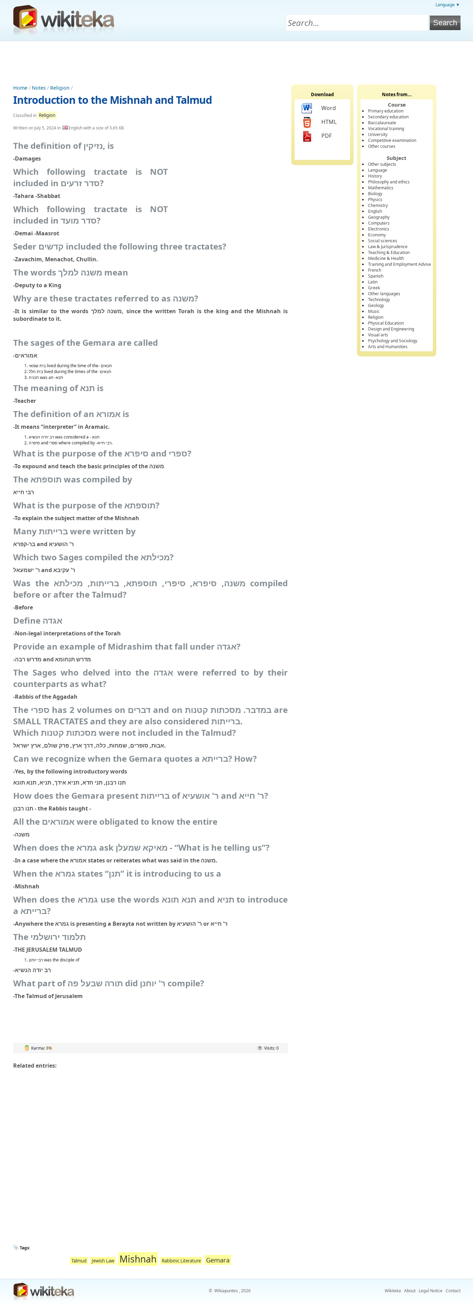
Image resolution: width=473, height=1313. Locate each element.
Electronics (378, 229)
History (375, 176)
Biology (375, 194)
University (377, 134)
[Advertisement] (236, 60)
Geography (379, 217)
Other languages (384, 294)
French (374, 270)
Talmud (79, 1261)
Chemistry (378, 205)
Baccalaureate (382, 123)
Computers (379, 223)
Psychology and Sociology (392, 341)
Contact (453, 1291)
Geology (376, 305)
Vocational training (386, 129)
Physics (375, 199)
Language (377, 170)
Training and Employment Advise (399, 264)
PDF (326, 135)
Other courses (381, 146)
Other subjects (382, 164)
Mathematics (380, 188)
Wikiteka (393, 1291)
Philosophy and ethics (389, 182)
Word (328, 108)
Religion (60, 87)
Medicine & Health (386, 258)
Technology (379, 299)
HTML (329, 122)
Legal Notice (431, 1291)
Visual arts (378, 335)
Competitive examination (392, 140)
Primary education (385, 111)
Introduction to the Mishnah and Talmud (112, 100)
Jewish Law (103, 1261)
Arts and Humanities (388, 347)
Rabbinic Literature (181, 1261)
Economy (377, 235)
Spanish (375, 276)
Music (374, 311)
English (375, 211)
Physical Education (386, 323)
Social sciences (382, 241)
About (410, 1291)
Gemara (218, 1260)
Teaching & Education (389, 252)
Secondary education (388, 117)
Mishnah (138, 1259)
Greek (374, 288)
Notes (39, 87)
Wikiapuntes (226, 1291)
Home (20, 87)
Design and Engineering (391, 329)
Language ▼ (448, 5)
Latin (372, 282)
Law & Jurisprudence (388, 247)
